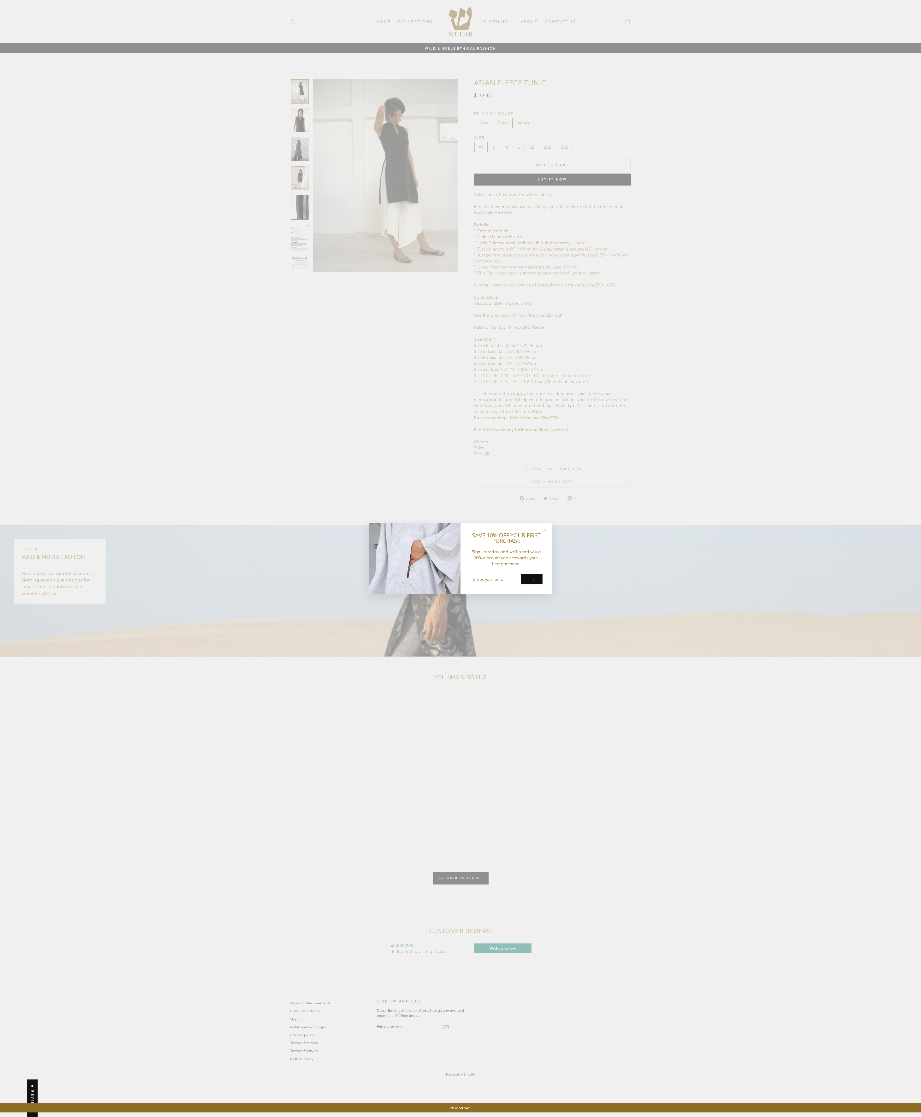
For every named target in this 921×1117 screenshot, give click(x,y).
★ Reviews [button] (32, 1098)
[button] (96, 1072)
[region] (460, 1107)
